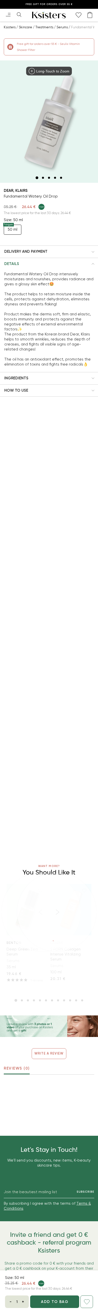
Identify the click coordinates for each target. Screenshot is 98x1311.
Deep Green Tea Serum (22, 951)
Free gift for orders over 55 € (49, 4)
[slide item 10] (70, 1000)
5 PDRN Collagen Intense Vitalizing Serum (65, 954)
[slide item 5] (61, 178)
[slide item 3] (49, 178)
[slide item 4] (55, 178)
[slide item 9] (64, 1000)
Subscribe (85, 1191)
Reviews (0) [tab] (17, 1068)
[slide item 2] (43, 178)
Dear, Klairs (16, 190)
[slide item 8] (58, 1000)
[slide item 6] (46, 1000)
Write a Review (49, 1053)
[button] (49, 252)
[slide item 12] (82, 1000)
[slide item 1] (37, 178)
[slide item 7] (52, 1000)
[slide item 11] (76, 1000)
